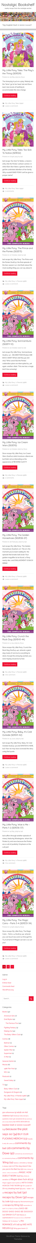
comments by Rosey (10, 1158)
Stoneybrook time (19, 1217)
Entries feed (6, 983)
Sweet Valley (8, 1080)
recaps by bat (15, 1192)
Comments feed (8, 986)
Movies (5, 1065)
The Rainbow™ (15, 1221)
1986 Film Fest (9, 1069)
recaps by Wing (13, 1205)
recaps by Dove (14, 1197)
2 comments (9, 478)
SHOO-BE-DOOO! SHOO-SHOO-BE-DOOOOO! (17, 1211)
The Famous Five (12, 1023)
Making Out (8, 1031)
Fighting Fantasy (10, 1028)
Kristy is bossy (28, 1169)
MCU (6, 1072)
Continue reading (10, 95)
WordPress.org (8, 990)
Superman (8, 1053)
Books (4, 1012)
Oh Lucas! (27, 1185)
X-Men (6, 1057)
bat (21, 156)
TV (3, 1085)
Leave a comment (11, 106)
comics (11, 1143)
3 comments (9, 191)
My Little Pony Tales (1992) (14, 103)
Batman (7, 1043)
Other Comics (9, 1046)
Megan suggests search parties (11, 1183)
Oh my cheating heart (12, 1188)
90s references (9, 1112)
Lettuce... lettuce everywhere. (10, 1172)
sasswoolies (27, 1205)
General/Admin (8, 1061)
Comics (5, 1039)
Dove (23, 77)
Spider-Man (8, 1050)
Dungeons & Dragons (12, 1092)
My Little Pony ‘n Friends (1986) (16, 281)
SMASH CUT (13, 1215)
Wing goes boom (21, 1228)
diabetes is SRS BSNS (20, 1163)
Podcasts (5, 1076)
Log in (4, 979)
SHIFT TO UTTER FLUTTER (10, 1208)
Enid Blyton (8, 1019)
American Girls (9, 1016)
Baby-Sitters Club (10, 1089)
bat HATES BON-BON (21, 1122)
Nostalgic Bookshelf (18, 4)
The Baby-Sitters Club (12, 1034)
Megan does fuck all (22, 1179)
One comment (10, 675)
